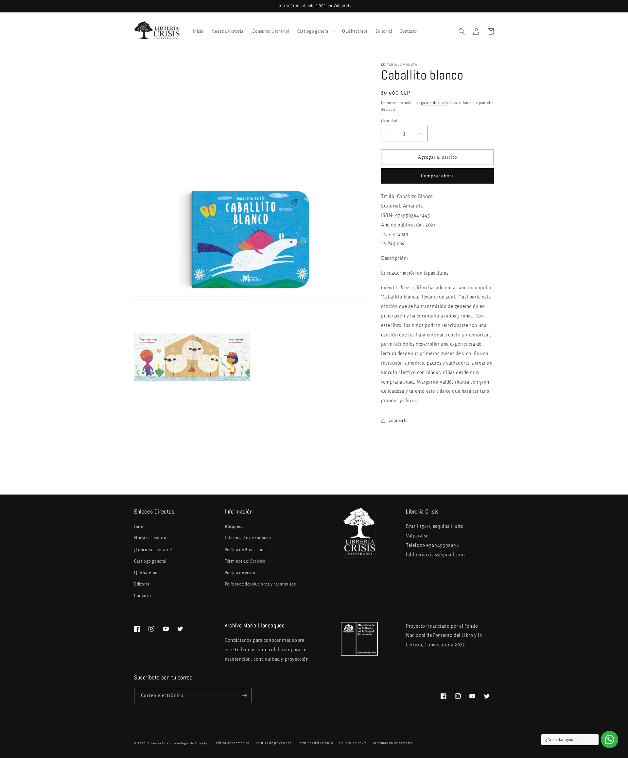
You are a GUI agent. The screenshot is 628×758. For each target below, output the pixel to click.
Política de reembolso (231, 743)
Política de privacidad (274, 743)
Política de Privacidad (245, 550)
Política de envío (240, 572)
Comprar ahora (437, 175)
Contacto (142, 595)
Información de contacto (248, 538)
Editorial (142, 584)
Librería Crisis (159, 743)
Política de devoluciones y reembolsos (260, 584)
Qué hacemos (147, 572)
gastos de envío (434, 103)
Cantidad (389, 121)
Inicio (139, 526)
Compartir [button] (398, 420)
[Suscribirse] (244, 695)
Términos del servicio (315, 743)
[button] (316, 31)
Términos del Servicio (245, 561)
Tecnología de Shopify (189, 743)
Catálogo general (150, 561)
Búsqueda (234, 526)
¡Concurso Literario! (153, 550)
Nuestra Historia (150, 538)
